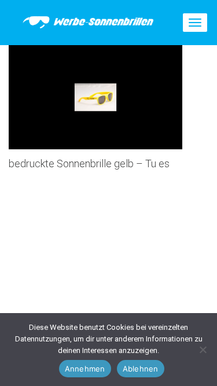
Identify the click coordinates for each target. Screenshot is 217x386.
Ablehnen (141, 368)
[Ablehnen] (202, 349)
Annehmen (85, 368)
